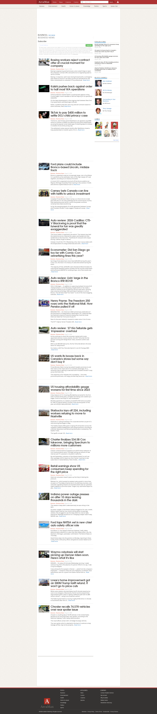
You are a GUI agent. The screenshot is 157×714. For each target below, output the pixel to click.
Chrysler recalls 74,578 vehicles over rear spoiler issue (70, 607)
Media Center (104, 700)
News (81, 693)
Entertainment (52, 6)
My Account (104, 695)
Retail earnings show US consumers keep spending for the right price (69, 469)
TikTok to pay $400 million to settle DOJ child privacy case (69, 113)
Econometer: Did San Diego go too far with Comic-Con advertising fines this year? (70, 252)
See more (115, 140)
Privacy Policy (91, 711)
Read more (86, 80)
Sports (105, 6)
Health (63, 6)
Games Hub (114, 6)
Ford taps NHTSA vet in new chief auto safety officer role (71, 523)
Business (41, 6)
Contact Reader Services (107, 693)
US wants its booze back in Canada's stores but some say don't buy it (70, 358)
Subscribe (89, 45)
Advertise (84, 711)
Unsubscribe (106, 711)
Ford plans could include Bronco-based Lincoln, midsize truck (70, 167)
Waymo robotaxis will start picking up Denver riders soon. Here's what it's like (70, 555)
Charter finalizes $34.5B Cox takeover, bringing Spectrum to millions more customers (70, 442)
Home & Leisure (74, 6)
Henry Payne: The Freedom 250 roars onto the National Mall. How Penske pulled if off (71, 303)
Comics (82, 695)
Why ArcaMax (104, 697)
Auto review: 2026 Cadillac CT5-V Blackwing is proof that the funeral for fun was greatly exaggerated (71, 224)
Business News (60, 69)
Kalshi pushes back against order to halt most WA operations (71, 87)
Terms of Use (98, 711)
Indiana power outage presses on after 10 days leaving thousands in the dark (70, 497)
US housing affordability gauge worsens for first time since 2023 (70, 388)
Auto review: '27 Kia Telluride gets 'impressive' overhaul (71, 329)
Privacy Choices (114, 711)
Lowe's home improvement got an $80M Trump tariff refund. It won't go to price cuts (70, 583)
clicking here (75, 54)
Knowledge (86, 6)
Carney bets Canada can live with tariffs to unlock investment (70, 191)
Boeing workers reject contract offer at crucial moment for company (70, 62)
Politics (96, 6)
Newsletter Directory (106, 702)
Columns (82, 697)
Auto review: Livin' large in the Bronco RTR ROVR (69, 279)
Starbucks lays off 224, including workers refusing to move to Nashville (71, 413)
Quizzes (82, 700)
